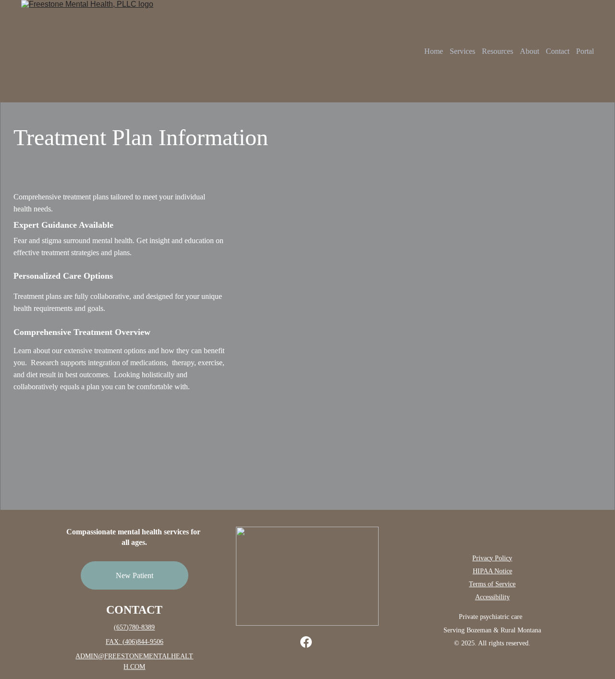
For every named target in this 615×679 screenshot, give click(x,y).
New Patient (134, 575)
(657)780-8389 (134, 627)
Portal (585, 51)
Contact (557, 51)
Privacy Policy (492, 558)
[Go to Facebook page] (306, 642)
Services (462, 51)
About (529, 51)
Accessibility (492, 597)
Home (433, 51)
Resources (497, 51)
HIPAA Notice (492, 571)
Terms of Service (492, 584)
